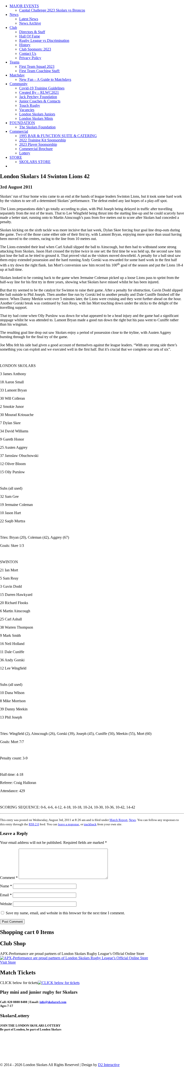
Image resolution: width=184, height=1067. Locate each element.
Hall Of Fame (29, 36)
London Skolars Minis (36, 118)
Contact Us (27, 53)
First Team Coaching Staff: (39, 71)
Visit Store (8, 962)
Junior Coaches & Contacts (39, 101)
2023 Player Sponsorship (38, 144)
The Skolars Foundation (37, 127)
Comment (9, 878)
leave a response (68, 824)
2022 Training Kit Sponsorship (42, 140)
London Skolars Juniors (37, 114)
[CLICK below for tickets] (59, 983)
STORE (16, 157)
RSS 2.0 (34, 824)
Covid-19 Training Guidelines (41, 88)
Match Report (118, 820)
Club (13, 27)
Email (6, 895)
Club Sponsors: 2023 (35, 49)
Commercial (19, 131)
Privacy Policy (30, 58)
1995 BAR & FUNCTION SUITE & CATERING (58, 136)
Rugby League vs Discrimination (44, 40)
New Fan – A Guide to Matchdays (45, 79)
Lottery (24, 153)
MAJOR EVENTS (24, 6)
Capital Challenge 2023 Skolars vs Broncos (52, 10)
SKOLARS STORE (35, 162)
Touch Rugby (29, 105)
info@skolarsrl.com (53, 1002)
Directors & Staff (32, 32)
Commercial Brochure (36, 149)
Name (6, 886)
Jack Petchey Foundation (38, 97)
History (24, 45)
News (14, 15)
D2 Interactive (109, 1065)
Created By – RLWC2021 (39, 92)
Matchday (17, 75)
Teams (14, 62)
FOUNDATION (22, 123)
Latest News (28, 19)
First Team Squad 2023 (36, 66)
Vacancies (26, 110)
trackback (90, 824)
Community (19, 84)
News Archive (30, 23)
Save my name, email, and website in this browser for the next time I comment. (65, 913)
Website (6, 904)
